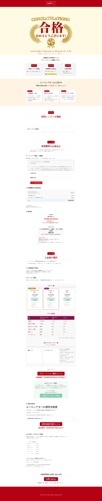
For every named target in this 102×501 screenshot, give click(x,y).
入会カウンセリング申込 (51, 395)
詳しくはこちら (37, 412)
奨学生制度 (51, 424)
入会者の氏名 (33, 173)
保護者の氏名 (33, 177)
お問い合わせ (51, 479)
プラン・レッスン (51, 373)
